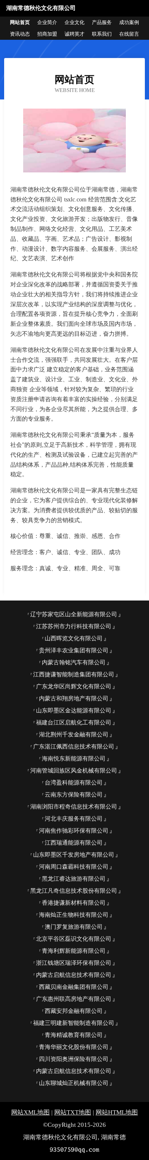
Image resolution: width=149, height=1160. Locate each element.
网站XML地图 (30, 1112)
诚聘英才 (74, 34)
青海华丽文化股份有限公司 (73, 1047)
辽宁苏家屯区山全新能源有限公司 (73, 614)
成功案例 (129, 22)
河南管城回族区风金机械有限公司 (73, 771)
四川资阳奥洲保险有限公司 (73, 1059)
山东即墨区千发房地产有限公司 (73, 855)
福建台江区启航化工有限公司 (73, 722)
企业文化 (74, 22)
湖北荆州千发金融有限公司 (73, 734)
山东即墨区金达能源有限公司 (73, 710)
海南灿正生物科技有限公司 (73, 915)
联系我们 (102, 34)
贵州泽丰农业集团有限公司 (73, 650)
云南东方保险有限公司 (74, 795)
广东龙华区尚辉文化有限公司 (73, 686)
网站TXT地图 (72, 1112)
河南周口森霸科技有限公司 (73, 867)
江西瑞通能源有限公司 (74, 843)
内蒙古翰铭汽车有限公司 (74, 662)
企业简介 (47, 22)
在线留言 (129, 34)
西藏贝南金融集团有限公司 (73, 987)
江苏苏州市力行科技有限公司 (73, 626)
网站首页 (20, 22)
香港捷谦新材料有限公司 (74, 903)
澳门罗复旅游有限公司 (74, 927)
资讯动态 (20, 34)
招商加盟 (47, 34)
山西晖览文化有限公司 (74, 638)
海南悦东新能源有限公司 (74, 759)
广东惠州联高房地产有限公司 (73, 999)
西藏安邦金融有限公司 (74, 1011)
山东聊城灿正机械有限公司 (73, 1083)
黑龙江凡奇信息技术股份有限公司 (73, 891)
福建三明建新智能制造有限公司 (73, 1023)
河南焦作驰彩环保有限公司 (73, 831)
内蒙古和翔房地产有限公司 (73, 698)
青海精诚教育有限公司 (74, 1035)
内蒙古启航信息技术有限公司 (73, 975)
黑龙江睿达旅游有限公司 (74, 879)
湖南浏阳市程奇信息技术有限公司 (73, 807)
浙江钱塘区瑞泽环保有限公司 (73, 963)
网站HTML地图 (117, 1112)
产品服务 (102, 22)
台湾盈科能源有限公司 (74, 783)
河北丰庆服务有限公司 (74, 819)
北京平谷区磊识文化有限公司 (73, 939)
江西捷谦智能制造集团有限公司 (73, 674)
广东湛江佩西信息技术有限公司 (73, 746)
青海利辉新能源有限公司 (74, 951)
